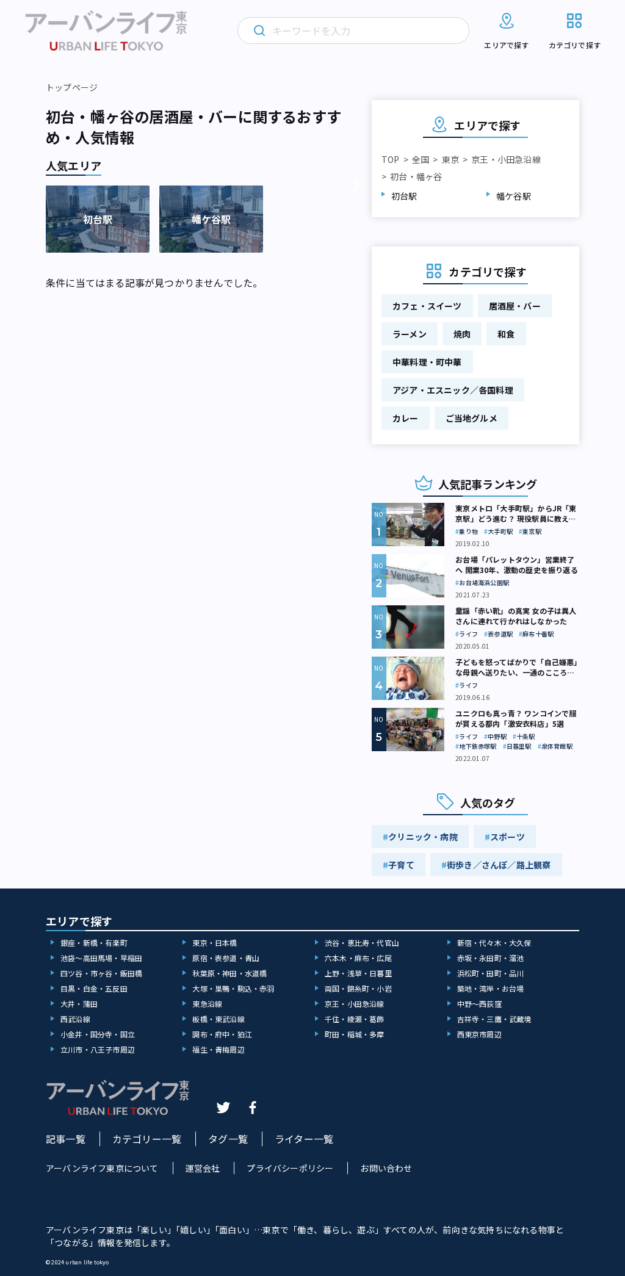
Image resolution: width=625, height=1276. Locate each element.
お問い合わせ (386, 1168)
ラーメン (409, 334)
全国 (420, 159)
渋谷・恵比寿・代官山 (362, 942)
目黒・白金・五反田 (94, 988)
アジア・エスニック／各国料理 (452, 390)
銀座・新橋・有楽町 (94, 942)
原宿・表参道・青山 (225, 958)
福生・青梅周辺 (218, 1049)
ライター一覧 (304, 1138)
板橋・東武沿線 (218, 1019)
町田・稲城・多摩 (355, 1034)
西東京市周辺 (479, 1034)
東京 (450, 159)
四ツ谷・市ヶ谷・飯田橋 (101, 973)
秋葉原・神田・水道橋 (229, 973)
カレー (405, 418)
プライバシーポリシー (290, 1168)
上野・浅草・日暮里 (358, 973)
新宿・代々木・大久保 (494, 942)
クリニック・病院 (423, 837)
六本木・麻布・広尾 (358, 958)
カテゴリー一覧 (146, 1138)
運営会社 (203, 1168)
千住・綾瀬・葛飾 (355, 1019)
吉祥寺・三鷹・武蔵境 (494, 1019)
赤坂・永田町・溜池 (490, 958)
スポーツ (507, 837)
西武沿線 (75, 1019)
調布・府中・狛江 (222, 1034)
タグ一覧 (228, 1138)
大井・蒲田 (79, 1003)
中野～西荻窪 (479, 1003)
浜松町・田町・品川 (490, 973)
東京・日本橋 (214, 942)
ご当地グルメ (471, 418)
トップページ (72, 87)
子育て (401, 865)
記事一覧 (65, 1138)
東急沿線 (207, 1003)
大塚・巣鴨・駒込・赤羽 (233, 988)
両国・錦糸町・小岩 (358, 988)
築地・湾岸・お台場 (490, 988)
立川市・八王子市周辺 (97, 1049)
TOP (390, 159)
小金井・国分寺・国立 (97, 1034)
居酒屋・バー (515, 306)
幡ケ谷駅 (513, 196)
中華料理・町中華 (427, 362)
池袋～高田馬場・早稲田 (101, 958)
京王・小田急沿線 (506, 159)
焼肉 (462, 334)
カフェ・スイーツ (427, 306)
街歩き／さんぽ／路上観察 (499, 865)
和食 (506, 334)
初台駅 (404, 196)
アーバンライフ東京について (102, 1168)
